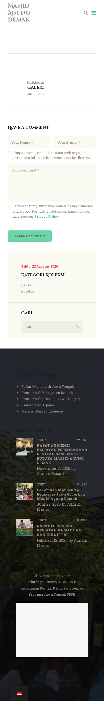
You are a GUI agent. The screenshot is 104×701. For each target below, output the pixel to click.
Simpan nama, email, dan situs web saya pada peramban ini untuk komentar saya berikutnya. (52, 155)
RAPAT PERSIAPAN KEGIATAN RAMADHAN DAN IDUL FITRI (59, 530)
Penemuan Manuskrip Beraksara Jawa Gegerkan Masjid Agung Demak (61, 494)
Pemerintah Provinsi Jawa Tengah (50, 398)
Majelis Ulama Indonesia (42, 411)
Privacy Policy (46, 216)
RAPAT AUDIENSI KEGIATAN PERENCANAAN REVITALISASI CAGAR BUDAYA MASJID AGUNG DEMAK (62, 454)
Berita (26, 285)
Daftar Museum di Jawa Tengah (47, 386)
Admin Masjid (50, 473)
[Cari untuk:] (52, 326)
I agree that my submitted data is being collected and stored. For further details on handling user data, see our (53, 211)
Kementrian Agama (37, 405)
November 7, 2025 (53, 468)
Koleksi (27, 291)
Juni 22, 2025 (49, 504)
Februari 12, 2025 (52, 540)
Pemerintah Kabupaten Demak (47, 392)
